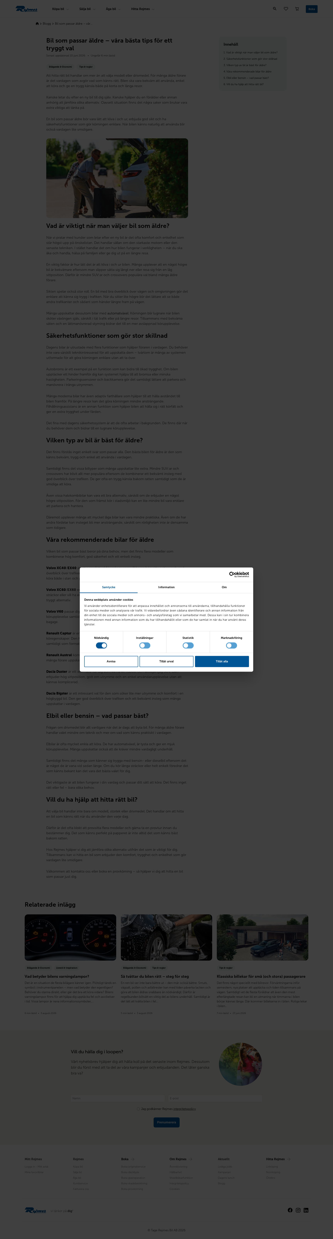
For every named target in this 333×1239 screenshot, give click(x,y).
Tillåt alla (222, 661)
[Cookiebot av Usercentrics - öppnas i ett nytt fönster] (232, 574)
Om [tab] (224, 587)
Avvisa (111, 661)
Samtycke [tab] (108, 587)
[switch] (144, 645)
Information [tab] (166, 587)
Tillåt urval (166, 661)
